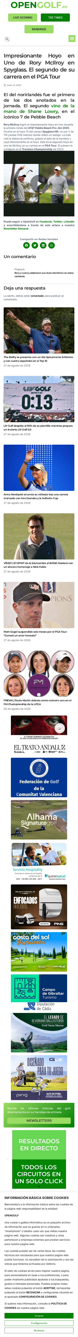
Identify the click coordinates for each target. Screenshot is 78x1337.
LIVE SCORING (22, 17)
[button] (7, 39)
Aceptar (39, 1315)
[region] (39, 1264)
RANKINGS (39, 29)
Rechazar (39, 1330)
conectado (37, 295)
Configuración (39, 1323)
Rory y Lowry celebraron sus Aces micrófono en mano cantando (44, 275)
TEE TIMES (55, 17)
